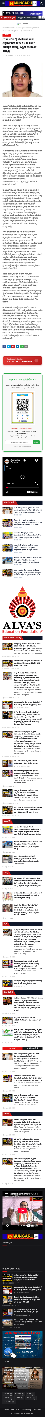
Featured (30, 1398)
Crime (19, 1398)
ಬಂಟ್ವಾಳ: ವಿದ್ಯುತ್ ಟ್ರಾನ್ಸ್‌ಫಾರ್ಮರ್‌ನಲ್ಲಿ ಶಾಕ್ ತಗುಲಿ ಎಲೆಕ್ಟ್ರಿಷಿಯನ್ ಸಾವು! (28, 982)
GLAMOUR (9, 1402)
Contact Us (15, 1410)
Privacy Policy (26, 1410)
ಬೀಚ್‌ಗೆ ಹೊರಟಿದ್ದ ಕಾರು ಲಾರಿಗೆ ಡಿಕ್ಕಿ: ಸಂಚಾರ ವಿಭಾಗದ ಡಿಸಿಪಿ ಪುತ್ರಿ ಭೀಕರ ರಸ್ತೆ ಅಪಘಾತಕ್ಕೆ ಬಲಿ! (27, 1299)
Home (4, 28)
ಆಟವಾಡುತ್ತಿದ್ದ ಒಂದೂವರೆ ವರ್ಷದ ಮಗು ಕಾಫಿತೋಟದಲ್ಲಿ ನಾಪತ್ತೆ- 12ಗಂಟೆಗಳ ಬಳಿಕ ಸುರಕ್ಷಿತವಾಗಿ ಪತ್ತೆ (28, 895)
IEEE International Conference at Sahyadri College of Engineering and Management (28, 1322)
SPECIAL (8, 1398)
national (11, 28)
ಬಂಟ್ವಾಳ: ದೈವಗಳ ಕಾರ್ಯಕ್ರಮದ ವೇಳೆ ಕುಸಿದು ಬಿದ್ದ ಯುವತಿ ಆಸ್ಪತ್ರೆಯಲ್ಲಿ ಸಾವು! (28, 703)
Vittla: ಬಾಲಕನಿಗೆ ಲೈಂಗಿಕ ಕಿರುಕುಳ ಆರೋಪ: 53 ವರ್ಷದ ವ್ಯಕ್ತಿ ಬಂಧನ (26, 762)
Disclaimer (37, 1410)
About (6, 1410)
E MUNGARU (29, 1414)
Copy (36, 442)
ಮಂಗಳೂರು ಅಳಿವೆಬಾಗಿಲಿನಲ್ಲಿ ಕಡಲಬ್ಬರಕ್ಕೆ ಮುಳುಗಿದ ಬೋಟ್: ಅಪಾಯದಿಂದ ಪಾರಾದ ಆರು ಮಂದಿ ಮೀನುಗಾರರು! (26, 860)
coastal (8, 1394)
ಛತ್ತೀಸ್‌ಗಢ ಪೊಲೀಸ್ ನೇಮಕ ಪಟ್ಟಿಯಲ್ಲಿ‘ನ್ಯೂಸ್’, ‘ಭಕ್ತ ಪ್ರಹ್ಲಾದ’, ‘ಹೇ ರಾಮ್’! (27, 1020)
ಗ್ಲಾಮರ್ (13, 1048)
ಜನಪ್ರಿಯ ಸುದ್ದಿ (32, 1048)
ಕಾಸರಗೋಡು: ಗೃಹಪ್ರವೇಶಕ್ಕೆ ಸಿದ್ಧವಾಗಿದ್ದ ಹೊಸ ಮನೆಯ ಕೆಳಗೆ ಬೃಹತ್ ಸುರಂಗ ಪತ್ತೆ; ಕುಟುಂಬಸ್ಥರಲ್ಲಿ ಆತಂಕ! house (28, 810)
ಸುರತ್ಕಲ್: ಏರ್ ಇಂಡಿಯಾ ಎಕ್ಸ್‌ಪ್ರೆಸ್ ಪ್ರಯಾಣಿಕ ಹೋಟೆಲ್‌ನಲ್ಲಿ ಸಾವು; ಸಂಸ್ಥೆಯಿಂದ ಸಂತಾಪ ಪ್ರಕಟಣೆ (26, 1277)
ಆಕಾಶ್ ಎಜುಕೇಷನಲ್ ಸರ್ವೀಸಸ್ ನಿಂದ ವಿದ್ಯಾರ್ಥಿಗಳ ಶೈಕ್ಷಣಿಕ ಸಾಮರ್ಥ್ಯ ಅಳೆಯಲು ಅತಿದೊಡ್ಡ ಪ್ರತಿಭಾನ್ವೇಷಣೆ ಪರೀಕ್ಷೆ (28, 560)
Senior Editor (9, 56)
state (30, 1394)
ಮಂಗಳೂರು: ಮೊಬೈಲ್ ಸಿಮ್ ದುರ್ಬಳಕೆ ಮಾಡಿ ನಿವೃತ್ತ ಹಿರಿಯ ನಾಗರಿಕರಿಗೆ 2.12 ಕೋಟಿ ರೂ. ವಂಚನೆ (28, 663)
